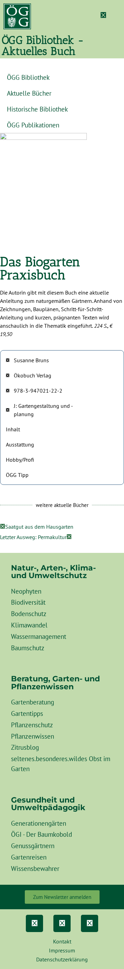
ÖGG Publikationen (33, 125)
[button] (117, 16)
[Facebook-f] (34, 923)
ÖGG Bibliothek (28, 77)
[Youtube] (89, 923)
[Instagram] (62, 923)
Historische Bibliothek (37, 109)
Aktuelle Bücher (29, 93)
